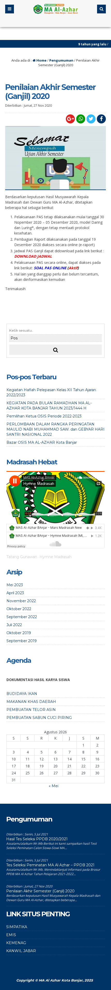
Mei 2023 (14, 585)
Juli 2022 (14, 625)
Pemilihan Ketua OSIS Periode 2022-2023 (44, 416)
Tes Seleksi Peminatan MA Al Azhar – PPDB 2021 (50, 865)
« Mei (53, 786)
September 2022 (21, 617)
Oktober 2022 (18, 609)
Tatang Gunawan (21, 557)
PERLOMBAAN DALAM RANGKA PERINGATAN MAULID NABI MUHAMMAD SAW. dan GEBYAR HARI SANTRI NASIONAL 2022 (55, 429)
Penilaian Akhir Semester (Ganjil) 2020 (40, 891)
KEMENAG (16, 943)
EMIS (11, 935)
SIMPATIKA (16, 927)
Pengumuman (61, 60)
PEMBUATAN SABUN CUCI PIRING (39, 717)
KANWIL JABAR (21, 951)
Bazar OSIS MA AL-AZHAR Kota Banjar (41, 442)
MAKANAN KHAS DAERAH (31, 701)
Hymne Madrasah (55, 557)
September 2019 (21, 641)
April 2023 (15, 593)
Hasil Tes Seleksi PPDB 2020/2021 (37, 839)
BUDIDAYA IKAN (21, 693)
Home (41, 60)
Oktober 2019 (18, 633)
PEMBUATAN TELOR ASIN (31, 709)
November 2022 (21, 601)
